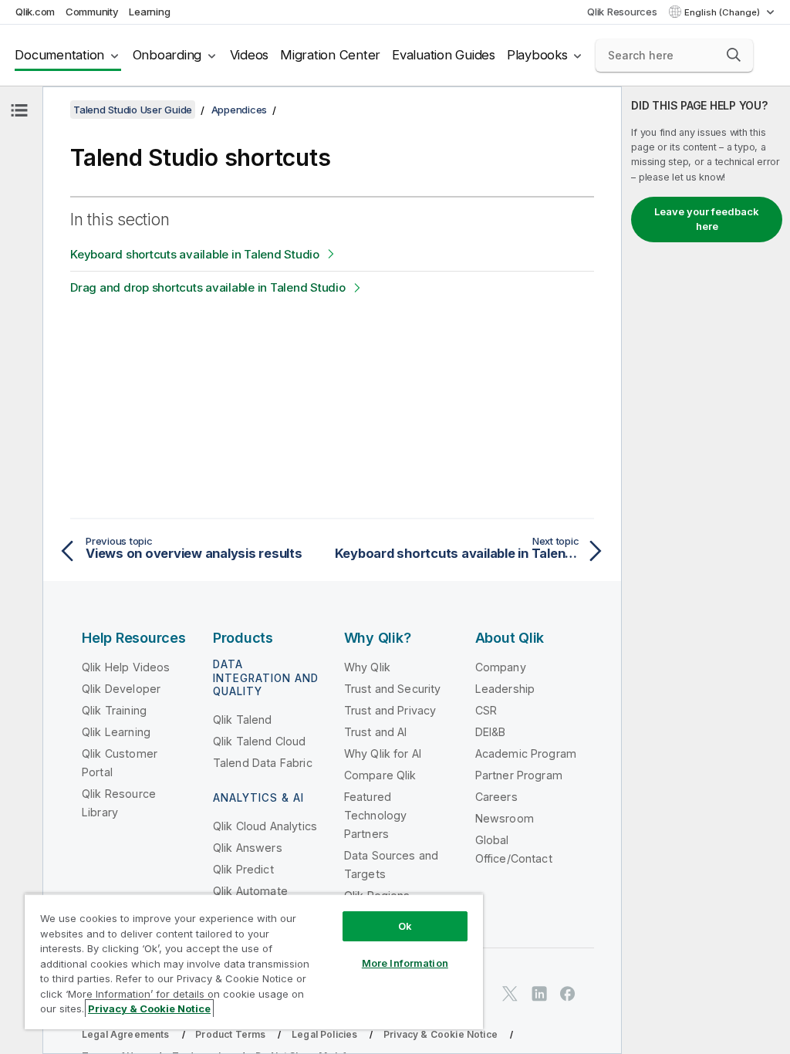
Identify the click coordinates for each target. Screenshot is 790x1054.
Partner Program (518, 775)
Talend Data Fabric (262, 762)
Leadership (505, 688)
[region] (254, 961)
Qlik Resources (622, 11)
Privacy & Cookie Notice (440, 1034)
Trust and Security (392, 688)
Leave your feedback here (706, 219)
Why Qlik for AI (382, 753)
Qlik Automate (250, 890)
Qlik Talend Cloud (259, 741)
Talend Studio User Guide (132, 109)
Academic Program (526, 753)
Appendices (239, 109)
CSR (486, 710)
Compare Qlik (380, 775)
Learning (149, 11)
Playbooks (537, 54)
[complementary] (706, 570)
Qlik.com (35, 11)
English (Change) (723, 12)
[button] (733, 54)
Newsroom (504, 818)
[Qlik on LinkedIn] (539, 993)
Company (500, 667)
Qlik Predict (243, 869)
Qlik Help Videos (126, 667)
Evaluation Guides (443, 54)
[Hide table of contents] (19, 110)
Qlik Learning (116, 731)
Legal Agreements (126, 1034)
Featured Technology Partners (375, 815)
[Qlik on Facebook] (567, 993)
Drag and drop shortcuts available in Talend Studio (208, 287)
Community (92, 11)
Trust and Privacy (390, 710)
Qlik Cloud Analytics (265, 826)
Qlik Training (114, 710)
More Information (405, 963)
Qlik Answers (247, 847)
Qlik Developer (121, 688)
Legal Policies (324, 1034)
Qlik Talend (242, 719)
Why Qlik (367, 667)
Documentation (59, 54)
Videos (249, 54)
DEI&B (490, 731)
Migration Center (330, 54)
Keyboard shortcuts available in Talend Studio (194, 254)
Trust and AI (375, 731)
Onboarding (167, 54)
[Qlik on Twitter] (510, 993)
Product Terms (230, 1034)
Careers (496, 796)
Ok (405, 926)
